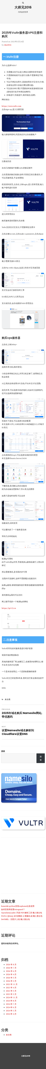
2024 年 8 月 (11, 1000)
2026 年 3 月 (11, 977)
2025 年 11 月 (11, 984)
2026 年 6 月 (11, 971)
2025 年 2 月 (11, 994)
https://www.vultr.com (11, 106)
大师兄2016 (23, 7)
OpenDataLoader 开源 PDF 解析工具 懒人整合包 (21, 912)
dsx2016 (7, 45)
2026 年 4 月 (11, 974)
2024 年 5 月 (11, 1010)
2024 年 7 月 (11, 1004)
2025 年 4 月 (11, 987)
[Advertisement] (23, 864)
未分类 (7, 699)
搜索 (3, 751)
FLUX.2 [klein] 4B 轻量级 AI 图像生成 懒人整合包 (21, 916)
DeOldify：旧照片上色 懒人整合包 (15, 919)
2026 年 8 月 (11, 964)
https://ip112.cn (9, 608)
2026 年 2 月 (11, 981)
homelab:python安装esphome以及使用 (17, 906)
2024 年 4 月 (11, 1014)
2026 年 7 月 (11, 967)
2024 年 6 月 (11, 1007)
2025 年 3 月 (11, 991)
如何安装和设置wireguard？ (13, 909)
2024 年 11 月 (11, 997)
